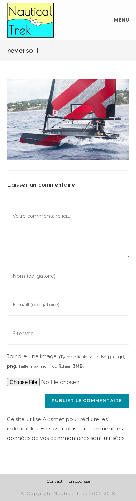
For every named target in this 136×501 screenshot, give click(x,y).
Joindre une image (66, 361)
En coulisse (79, 481)
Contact (54, 481)
